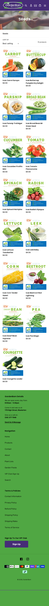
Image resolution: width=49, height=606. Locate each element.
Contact (8, 449)
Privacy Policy (11, 502)
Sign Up (16, 544)
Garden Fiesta (11, 467)
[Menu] (44, 5)
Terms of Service (12, 527)
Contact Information (13, 496)
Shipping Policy (11, 515)
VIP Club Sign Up (12, 474)
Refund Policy (10, 509)
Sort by (6, 40)
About (7, 455)
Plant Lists (9, 461)
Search (8, 480)
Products (8, 443)
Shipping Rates (11, 521)
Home (7, 436)
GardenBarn (27, 579)
